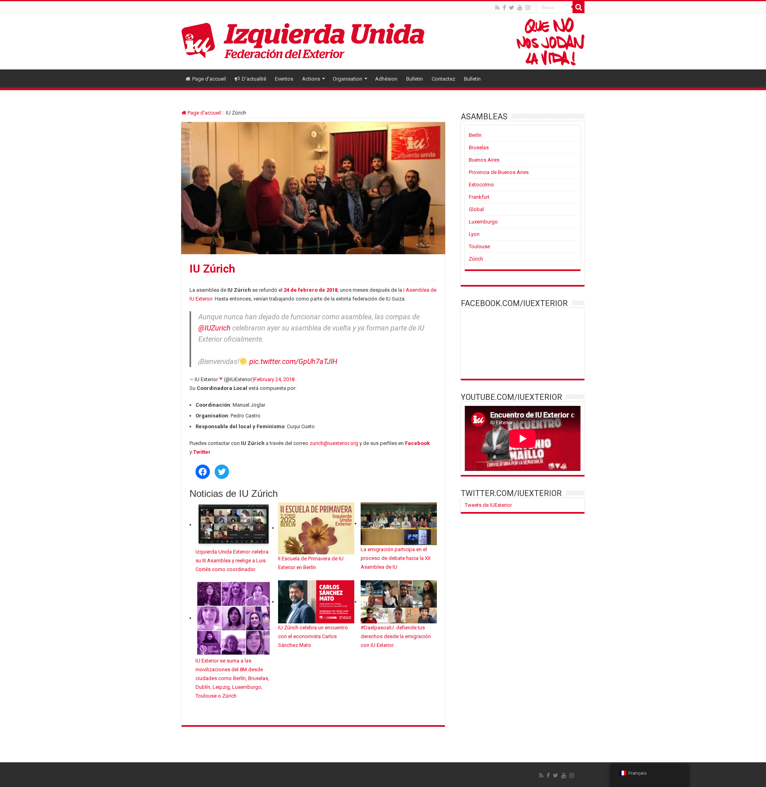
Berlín (475, 135)
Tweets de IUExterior (488, 505)
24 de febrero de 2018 (311, 290)
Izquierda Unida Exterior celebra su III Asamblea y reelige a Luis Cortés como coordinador (231, 560)
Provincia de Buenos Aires (499, 172)
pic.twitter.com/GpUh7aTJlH (293, 361)
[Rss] (497, 7)
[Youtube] (520, 7)
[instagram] (528, 7)
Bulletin (414, 79)
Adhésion (386, 79)
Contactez (443, 79)
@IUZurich (214, 328)
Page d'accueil (209, 79)
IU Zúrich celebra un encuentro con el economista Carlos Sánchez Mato (313, 636)
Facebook (417, 443)
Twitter (202, 452)
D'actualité (254, 79)
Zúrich (476, 259)
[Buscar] (578, 7)
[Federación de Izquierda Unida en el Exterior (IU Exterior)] (383, 41)
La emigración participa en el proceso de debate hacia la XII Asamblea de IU (395, 558)
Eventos (284, 79)
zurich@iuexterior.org (334, 443)
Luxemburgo (483, 222)
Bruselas (479, 147)
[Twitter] (511, 7)
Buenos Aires (484, 160)
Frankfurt (479, 197)
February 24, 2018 (274, 379)
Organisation (347, 79)
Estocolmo (481, 185)
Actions (311, 79)
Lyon (474, 234)
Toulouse (479, 246)
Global (476, 209)
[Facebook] (504, 7)
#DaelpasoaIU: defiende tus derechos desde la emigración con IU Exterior (396, 636)
